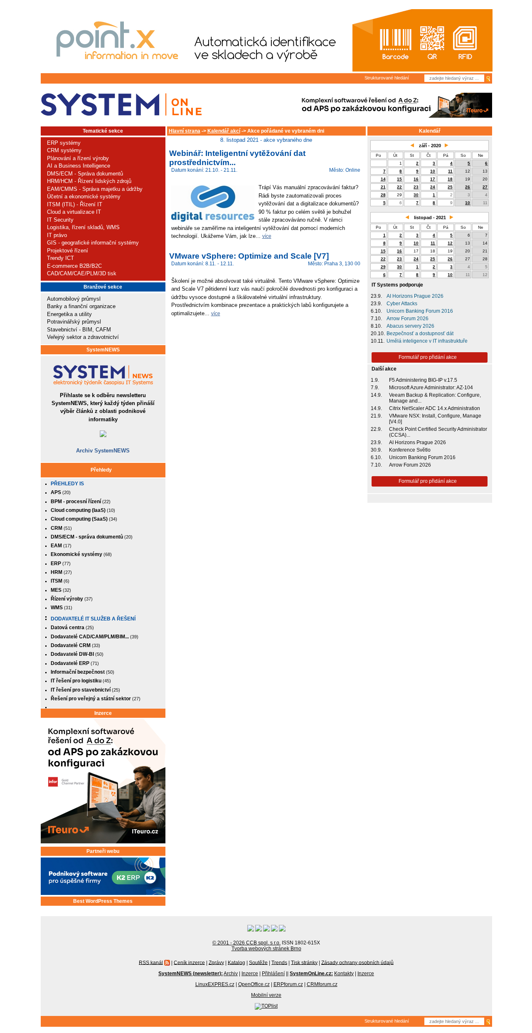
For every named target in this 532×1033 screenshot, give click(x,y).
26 (467, 187)
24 (432, 187)
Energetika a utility (69, 314)
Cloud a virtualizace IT (74, 212)
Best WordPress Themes (103, 901)
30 (416, 195)
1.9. (375, 380)
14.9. (376, 395)
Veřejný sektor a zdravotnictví (83, 337)
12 (450, 243)
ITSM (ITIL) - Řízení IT (74, 204)
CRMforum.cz (322, 984)
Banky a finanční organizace (81, 306)
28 (383, 195)
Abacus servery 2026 (410, 326)
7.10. (376, 318)
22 (399, 187)
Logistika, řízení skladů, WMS (83, 227)
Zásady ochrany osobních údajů (357, 962)
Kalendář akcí (223, 131)
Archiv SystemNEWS (103, 450)
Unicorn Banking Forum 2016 (420, 311)
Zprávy (216, 962)
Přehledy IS (67, 484)
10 (432, 171)
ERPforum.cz (288, 984)
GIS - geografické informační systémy (93, 243)
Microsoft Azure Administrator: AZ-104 (431, 387)
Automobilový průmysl (74, 299)
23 (416, 187)
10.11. (377, 341)
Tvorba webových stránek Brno (266, 948)
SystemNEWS (103, 350)
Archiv (231, 973)
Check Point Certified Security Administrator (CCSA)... (438, 432)
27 (485, 187)
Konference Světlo (410, 450)
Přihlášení (273, 973)
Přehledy (101, 470)
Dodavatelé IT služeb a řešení (93, 619)
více (266, 236)
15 (399, 179)
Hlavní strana (184, 131)
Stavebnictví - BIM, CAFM (79, 329)
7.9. (375, 387)
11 (450, 171)
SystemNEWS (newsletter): (190, 973)
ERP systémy (64, 143)
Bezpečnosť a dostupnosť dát (420, 333)
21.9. (376, 416)
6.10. (376, 311)
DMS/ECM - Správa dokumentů (85, 174)
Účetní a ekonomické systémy (84, 196)
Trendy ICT (60, 258)
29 (383, 266)
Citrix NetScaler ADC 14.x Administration (434, 408)
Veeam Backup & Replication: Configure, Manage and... (435, 398)
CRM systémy (64, 150)
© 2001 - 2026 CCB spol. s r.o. (246, 943)
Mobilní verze (266, 995)
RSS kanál (151, 962)
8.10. (376, 326)
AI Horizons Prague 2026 (415, 296)
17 (432, 179)
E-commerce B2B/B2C (74, 266)
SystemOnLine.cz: (311, 973)
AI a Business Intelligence (78, 166)
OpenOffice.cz (254, 984)
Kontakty (344, 973)
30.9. (376, 450)
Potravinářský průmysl (74, 322)
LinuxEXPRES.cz (214, 984)
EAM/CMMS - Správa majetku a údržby (95, 189)
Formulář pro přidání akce (428, 357)
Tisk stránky (304, 962)
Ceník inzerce (189, 962)
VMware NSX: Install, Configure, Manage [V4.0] (435, 419)
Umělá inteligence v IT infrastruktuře (427, 341)
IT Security (60, 220)
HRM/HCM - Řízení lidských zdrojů (89, 181)
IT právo (57, 235)
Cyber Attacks (402, 303)
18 (450, 179)
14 (383, 179)
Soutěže (258, 962)
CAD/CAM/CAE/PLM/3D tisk (81, 273)
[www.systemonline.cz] (121, 104)
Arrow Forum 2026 (408, 318)
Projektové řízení (67, 250)
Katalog (236, 962)
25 (450, 187)
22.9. (376, 429)
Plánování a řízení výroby (78, 158)
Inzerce (103, 713)
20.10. (378, 333)
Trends (279, 962)
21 (383, 187)
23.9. (376, 296)
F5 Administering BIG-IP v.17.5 (423, 380)
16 (416, 179)
